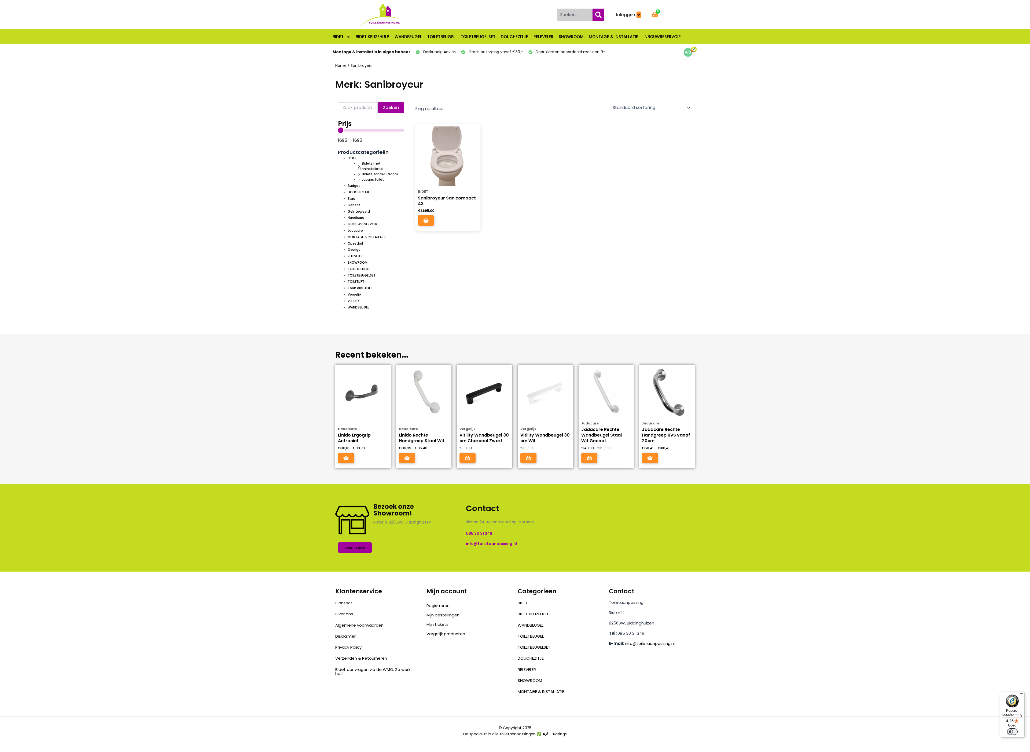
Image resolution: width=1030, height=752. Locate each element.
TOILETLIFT (356, 281)
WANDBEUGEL (408, 36)
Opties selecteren (346, 458)
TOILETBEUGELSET (478, 36)
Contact (343, 603)
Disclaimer (345, 636)
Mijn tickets (437, 624)
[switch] (1012, 731)
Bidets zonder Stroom (380, 174)
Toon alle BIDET (360, 288)
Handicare (356, 217)
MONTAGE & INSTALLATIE (613, 36)
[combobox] (573, 15)
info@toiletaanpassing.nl (650, 643)
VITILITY (354, 301)
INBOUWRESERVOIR (662, 36)
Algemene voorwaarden (359, 625)
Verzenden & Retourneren (361, 658)
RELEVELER (543, 36)
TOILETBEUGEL (441, 36)
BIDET (338, 36)
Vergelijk (354, 294)
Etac (351, 198)
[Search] (598, 15)
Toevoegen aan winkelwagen (426, 220)
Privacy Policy (348, 647)
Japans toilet (373, 179)
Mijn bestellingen (442, 615)
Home (341, 65)
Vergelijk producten (445, 634)
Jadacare (355, 230)
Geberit (354, 205)
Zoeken (391, 107)
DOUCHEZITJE (514, 36)
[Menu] (1021, 695)
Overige (354, 249)
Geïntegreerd (359, 211)
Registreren (438, 605)
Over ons (344, 614)
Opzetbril (355, 243)
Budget (354, 185)
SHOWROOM (571, 36)
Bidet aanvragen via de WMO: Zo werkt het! (373, 671)
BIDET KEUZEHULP (372, 36)
